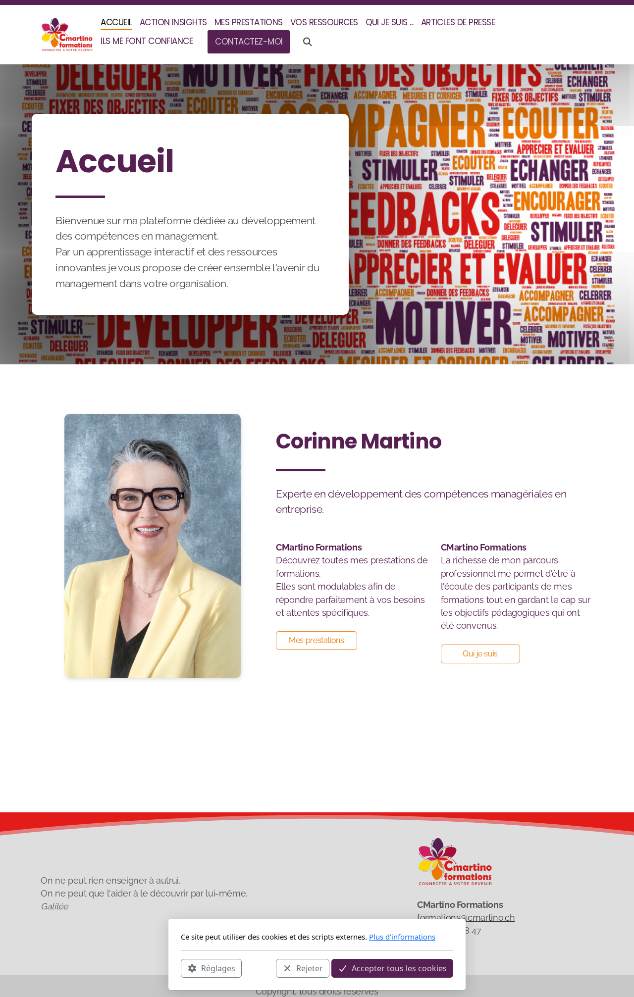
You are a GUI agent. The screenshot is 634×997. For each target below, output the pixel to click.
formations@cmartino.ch (466, 917)
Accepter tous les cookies (399, 967)
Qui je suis (480, 653)
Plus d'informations (402, 937)
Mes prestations (316, 640)
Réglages (218, 967)
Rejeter (309, 967)
